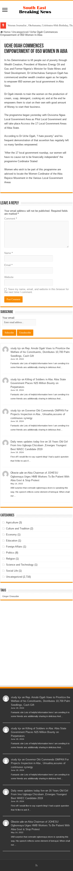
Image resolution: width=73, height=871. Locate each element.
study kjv (16, 348)
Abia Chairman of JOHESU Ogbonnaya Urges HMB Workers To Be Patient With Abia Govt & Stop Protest (40, 476)
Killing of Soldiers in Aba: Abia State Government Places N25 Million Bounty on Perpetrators (38, 383)
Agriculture (12, 522)
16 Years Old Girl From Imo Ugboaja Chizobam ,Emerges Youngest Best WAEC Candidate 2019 (39, 445)
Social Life (12, 570)
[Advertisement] (36, 646)
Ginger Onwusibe (10, 596)
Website (8, 277)
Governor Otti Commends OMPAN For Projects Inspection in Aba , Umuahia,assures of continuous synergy (39, 414)
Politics (10, 552)
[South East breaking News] (36, 9)
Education (11, 540)
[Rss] (36, 865)
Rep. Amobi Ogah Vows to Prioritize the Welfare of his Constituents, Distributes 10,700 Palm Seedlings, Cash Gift (40, 352)
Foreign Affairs (14, 546)
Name (8, 253)
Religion (10, 558)
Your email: (8, 317)
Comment (10, 218)
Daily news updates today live (27, 441)
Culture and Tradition (17, 528)
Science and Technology (20, 564)
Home (6, 32)
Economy (11, 534)
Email (8, 265)
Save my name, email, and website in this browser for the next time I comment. (36, 291)
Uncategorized (20, 32)
